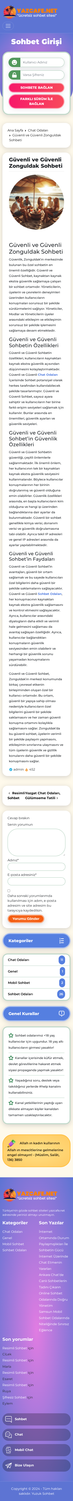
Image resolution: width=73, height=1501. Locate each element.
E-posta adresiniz (22, 875)
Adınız (13, 860)
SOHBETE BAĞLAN (36, 88)
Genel (35, 971)
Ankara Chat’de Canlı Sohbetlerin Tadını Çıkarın (53, 1281)
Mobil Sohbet (35, 983)
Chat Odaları (35, 960)
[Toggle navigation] (8, 26)
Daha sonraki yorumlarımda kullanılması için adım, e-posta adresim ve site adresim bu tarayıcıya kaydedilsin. (32, 903)
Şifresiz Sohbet (14, 1397)
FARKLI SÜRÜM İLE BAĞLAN (36, 101)
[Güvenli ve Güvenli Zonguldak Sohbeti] (36, 202)
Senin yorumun (20, 824)
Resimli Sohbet (14, 1348)
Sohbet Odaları (35, 994)
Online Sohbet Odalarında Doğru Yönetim (53, 1299)
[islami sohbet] (30, 12)
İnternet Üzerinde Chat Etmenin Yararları (53, 1262)
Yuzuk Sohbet (43, 1494)
